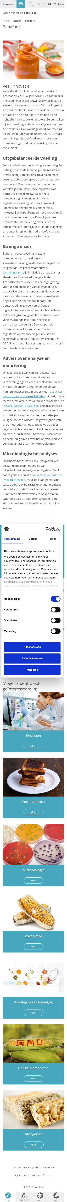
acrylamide (32, 406)
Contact (17, 1167)
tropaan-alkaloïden (32, 396)
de (39, 4)
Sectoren (17, 20)
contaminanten (12, 272)
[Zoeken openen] (31, 4)
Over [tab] (53, 538)
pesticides (56, 391)
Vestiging (59, 4)
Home (6, 20)
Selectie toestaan (32, 658)
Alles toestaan (32, 646)
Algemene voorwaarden (27, 1175)
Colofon (46, 1175)
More (34, 1144)
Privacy (27, 1167)
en (44, 4)
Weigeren (32, 669)
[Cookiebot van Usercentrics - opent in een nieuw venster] (45, 529)
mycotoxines (11, 396)
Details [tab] (33, 538)
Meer (33, 746)
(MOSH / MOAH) (13, 406)
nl (49, 4)
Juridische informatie (43, 1167)
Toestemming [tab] (12, 538)
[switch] (55, 609)
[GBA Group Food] (12, 4)
